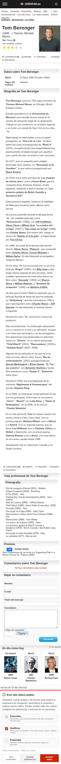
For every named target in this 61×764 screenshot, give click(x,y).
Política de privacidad (10, 750)
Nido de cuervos (13, 502)
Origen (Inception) (14, 491)
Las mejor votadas (41, 15)
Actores (4, 11)
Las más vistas (23, 15)
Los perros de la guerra (16, 522)
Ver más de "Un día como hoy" (13, 687)
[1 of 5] (4, 48)
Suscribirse (10, 60)
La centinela (11, 536)
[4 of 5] (16, 48)
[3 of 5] (12, 48)
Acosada (10, 508)
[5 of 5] (21, 48)
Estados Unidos (42, 77)
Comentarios (12, 57)
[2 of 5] (8, 48)
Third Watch (11, 505)
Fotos (11, 40)
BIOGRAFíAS (17, 20)
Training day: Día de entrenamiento (22, 497)
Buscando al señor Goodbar (19, 533)
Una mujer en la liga (15, 511)
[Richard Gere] (51, 664)
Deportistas (26, 11)
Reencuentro (12, 519)
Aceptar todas (49, 758)
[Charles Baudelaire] (31, 664)
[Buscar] (56, 4)
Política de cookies (28, 750)
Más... (46, 11)
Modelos (37, 11)
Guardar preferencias (30, 758)
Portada (5, 20)
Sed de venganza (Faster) (18, 488)
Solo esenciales (11, 758)
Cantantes (14, 11)
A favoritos (41, 57)
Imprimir (27, 57)
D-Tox (8, 494)
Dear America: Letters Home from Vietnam (26, 514)
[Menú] (5, 4)
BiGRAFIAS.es (31, 4)
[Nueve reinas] (10, 664)
